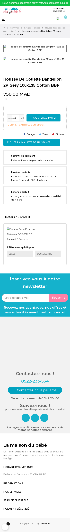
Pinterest (60, 134)
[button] (35, 390)
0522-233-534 (59, 11)
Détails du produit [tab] (17, 217)
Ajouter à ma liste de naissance (29, 142)
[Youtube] (44, 418)
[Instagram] (35, 418)
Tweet (45, 134)
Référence (12, 234)
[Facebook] (26, 418)
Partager (31, 134)
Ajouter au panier (44, 118)
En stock (11, 239)
